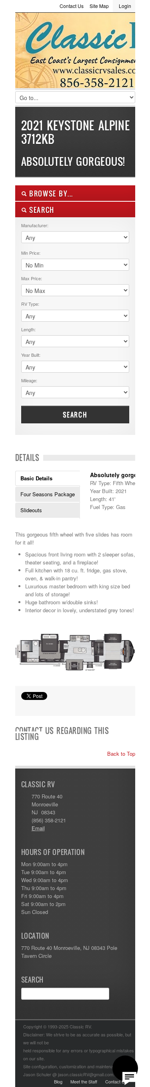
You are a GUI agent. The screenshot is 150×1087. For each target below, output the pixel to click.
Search (75, 414)
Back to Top (120, 753)
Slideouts (31, 510)
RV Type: (30, 304)
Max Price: (31, 278)
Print (25, 706)
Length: (28, 329)
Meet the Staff (83, 1081)
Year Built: (30, 355)
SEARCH (41, 210)
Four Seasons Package (47, 494)
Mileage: (29, 380)
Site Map (99, 5)
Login (125, 5)
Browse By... (50, 194)
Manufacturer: (34, 225)
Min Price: (30, 253)
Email (38, 828)
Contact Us (72, 5)
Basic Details (36, 478)
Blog (58, 1081)
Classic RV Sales (75, 52)
